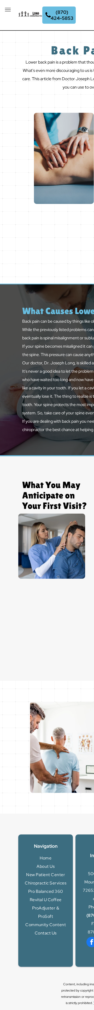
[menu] (8, 9)
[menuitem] (45, 858)
